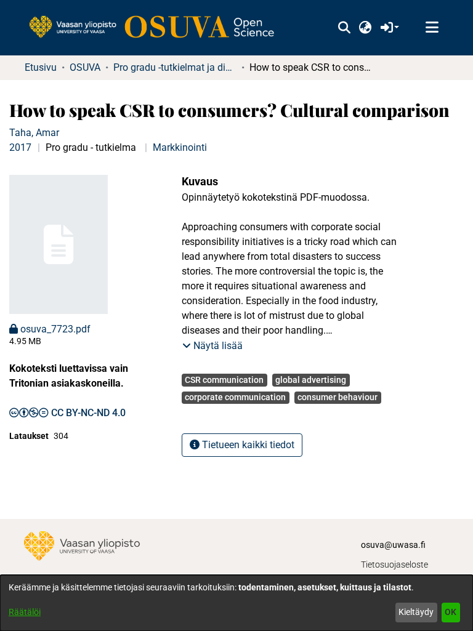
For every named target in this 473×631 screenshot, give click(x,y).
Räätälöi (25, 612)
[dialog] (236, 603)
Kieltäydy (416, 612)
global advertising (310, 380)
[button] (344, 27)
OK (450, 612)
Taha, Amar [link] (34, 133)
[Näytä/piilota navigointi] (431, 27)
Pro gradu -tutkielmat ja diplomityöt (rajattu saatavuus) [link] (174, 67)
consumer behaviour (337, 397)
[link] (157, 27)
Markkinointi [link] (180, 147)
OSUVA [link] (85, 67)
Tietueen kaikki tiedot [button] (247, 445)
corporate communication (235, 397)
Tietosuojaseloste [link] (394, 564)
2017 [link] (20, 147)
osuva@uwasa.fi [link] (393, 545)
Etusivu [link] (41, 67)
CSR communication (224, 380)
